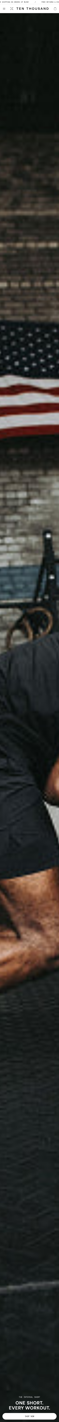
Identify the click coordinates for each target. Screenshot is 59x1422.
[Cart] (55, 8)
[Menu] (5, 9)
